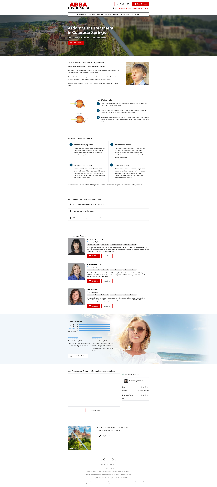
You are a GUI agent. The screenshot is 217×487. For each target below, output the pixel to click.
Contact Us (135, 14)
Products (108, 14)
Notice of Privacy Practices (127, 481)
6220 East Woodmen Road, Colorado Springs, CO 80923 (131, 8)
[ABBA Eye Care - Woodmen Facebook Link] (103, 459)
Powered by (98, 477)
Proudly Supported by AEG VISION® (117, 477)
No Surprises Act (113, 481)
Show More (144, 387)
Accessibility (88, 481)
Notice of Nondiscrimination (100, 481)
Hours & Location (82, 14)
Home (73, 481)
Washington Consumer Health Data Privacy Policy (95, 483)
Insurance (100, 14)
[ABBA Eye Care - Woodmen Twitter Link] (114, 459)
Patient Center (125, 14)
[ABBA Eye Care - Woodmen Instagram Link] (108, 459)
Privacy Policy (140, 481)
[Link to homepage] (82, 6)
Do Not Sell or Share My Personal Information (123, 483)
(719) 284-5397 (126, 471)
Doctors (92, 14)
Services (115, 14)
